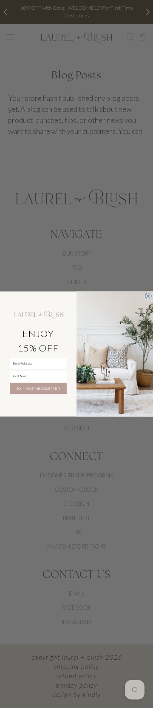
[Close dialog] (148, 296)
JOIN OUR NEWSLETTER (38, 388)
